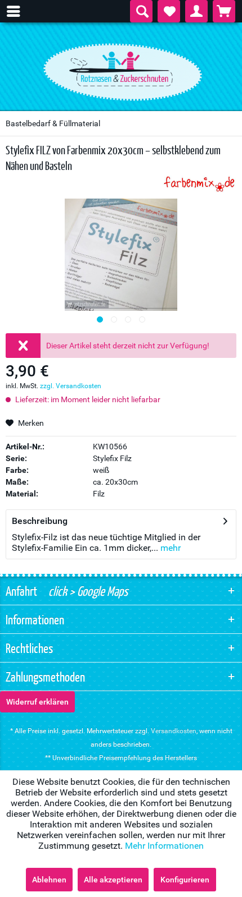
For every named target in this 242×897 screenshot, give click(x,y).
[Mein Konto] (196, 11)
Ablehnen (49, 879)
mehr (169, 547)
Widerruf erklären (37, 701)
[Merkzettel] (169, 11)
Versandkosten (173, 731)
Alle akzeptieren (113, 879)
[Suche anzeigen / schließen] (141, 11)
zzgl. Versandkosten (70, 386)
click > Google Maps (87, 591)
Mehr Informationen (164, 845)
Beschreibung (40, 521)
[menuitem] (19, 11)
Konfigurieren (184, 879)
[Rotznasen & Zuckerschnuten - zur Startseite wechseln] (121, 69)
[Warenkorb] (224, 11)
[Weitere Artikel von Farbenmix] (199, 183)
